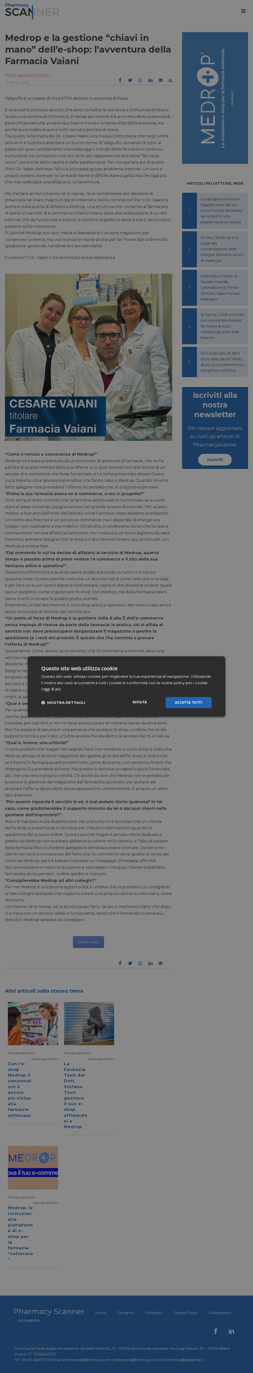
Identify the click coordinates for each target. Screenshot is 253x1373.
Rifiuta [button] (140, 702)
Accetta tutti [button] (188, 702)
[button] (63, 702)
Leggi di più (51, 689)
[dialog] (126, 686)
